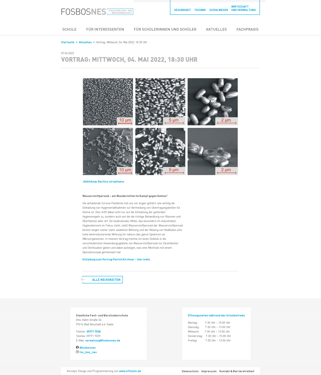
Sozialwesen (218, 9)
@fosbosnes (88, 347)
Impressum (209, 371)
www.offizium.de (130, 371)
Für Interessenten (105, 29)
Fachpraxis (247, 29)
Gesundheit (182, 9)
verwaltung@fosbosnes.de (102, 340)
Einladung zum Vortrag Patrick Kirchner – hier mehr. (116, 259)
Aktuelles (216, 29)
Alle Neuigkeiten (106, 280)
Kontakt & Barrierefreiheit (236, 371)
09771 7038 (93, 331)
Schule (69, 29)
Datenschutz (190, 371)
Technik (200, 9)
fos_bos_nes (88, 352)
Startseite (67, 42)
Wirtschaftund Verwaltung (243, 8)
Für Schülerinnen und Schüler (165, 29)
